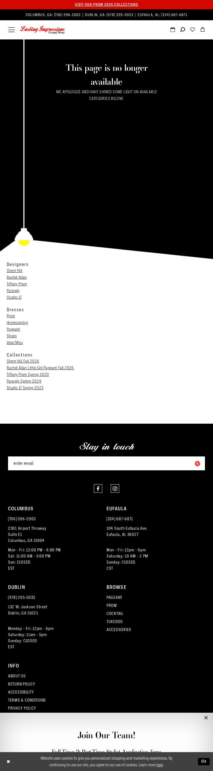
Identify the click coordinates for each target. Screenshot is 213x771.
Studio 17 (14, 297)
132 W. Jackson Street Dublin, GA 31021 (27, 610)
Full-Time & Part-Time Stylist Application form (106, 752)
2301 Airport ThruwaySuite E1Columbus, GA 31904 (27, 534)
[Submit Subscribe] (197, 463)
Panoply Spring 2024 (24, 381)
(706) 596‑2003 (68, 15)
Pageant (13, 329)
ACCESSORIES (118, 629)
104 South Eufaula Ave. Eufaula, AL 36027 (126, 531)
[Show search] (182, 30)
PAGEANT (114, 597)
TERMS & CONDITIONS (27, 700)
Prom (11, 316)
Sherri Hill (14, 270)
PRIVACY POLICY (22, 708)
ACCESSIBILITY (21, 692)
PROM (111, 605)
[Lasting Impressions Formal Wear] (42, 30)
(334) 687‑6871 (174, 15)
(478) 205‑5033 (121, 15)
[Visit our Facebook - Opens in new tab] (98, 488)
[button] (11, 30)
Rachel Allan (17, 277)
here (159, 765)
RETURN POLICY (21, 684)
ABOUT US (17, 676)
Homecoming (17, 322)
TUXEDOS (114, 621)
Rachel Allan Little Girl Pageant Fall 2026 (40, 368)
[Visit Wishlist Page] (192, 30)
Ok (204, 761)
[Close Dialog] (8, 762)
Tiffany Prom (17, 284)
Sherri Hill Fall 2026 (23, 361)
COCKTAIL (114, 613)
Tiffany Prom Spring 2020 (28, 374)
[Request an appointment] (173, 30)
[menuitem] (106, 14)
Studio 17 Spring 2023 (25, 388)
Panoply (13, 290)
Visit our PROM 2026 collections (106, 4)
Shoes (12, 336)
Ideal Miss (15, 342)
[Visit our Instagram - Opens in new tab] (115, 488)
